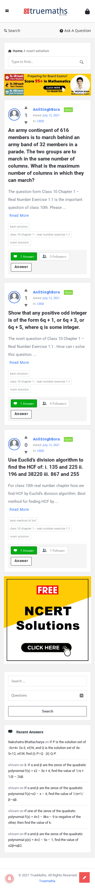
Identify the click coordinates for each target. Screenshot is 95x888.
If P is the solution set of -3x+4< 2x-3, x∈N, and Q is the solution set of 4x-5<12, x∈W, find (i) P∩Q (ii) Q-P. (47, 748)
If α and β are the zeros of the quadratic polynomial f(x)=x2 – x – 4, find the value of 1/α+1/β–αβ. (45, 794)
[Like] (26, 107)
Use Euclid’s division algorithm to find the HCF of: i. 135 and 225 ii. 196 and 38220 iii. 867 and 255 (46, 467)
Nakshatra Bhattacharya (26, 742)
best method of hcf (23, 520)
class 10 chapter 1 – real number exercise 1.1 (40, 234)
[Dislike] (26, 122)
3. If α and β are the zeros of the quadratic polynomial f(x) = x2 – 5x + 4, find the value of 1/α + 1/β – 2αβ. (47, 771)
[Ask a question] (84, 877)
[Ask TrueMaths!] (47, 11)
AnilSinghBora (46, 109)
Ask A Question (77, 30)
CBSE (40, 121)
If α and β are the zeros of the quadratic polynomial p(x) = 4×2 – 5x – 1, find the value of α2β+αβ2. (45, 840)
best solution (19, 226)
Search (14, 30)
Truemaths (47, 881)
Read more (19, 215)
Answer (21, 267)
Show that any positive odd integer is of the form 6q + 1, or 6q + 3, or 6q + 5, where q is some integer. (47, 320)
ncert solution (19, 242)
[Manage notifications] (9, 878)
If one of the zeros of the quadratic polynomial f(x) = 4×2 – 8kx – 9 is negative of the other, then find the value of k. (44, 817)
